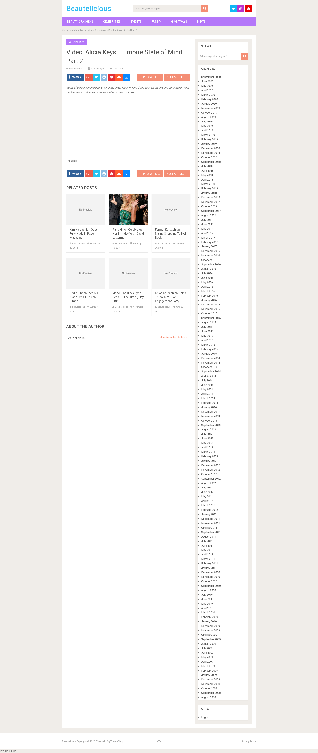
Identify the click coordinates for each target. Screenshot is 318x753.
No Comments (120, 68)
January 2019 (209, 143)
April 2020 (207, 90)
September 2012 (211, 478)
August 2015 (208, 322)
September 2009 (211, 639)
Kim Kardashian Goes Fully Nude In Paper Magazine (84, 233)
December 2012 (210, 465)
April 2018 (207, 179)
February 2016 (209, 295)
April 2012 (207, 501)
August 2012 (208, 483)
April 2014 (207, 393)
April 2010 (207, 608)
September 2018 (211, 161)
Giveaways (179, 21)
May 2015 (207, 335)
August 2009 (208, 643)
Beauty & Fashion (80, 21)
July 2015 (207, 326)
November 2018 (210, 152)
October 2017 (209, 206)
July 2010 (207, 594)
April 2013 (207, 447)
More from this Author (172, 337)
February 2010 (209, 617)
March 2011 (208, 559)
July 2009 (207, 648)
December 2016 (210, 251)
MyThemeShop (115, 741)
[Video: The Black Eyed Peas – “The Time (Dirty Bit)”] (128, 273)
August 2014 (208, 376)
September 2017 (211, 210)
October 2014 (209, 367)
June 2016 (207, 277)
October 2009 (209, 634)
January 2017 (209, 246)
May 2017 (207, 228)
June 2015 (207, 331)
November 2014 (210, 362)
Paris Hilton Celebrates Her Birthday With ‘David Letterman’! (128, 233)
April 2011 (207, 554)
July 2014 (207, 380)
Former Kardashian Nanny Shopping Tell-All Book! (170, 233)
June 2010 (207, 599)
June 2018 (207, 170)
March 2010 (208, 612)
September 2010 (211, 585)
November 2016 (210, 255)
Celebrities (112, 21)
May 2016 (207, 282)
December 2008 (210, 679)
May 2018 (207, 175)
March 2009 (208, 666)
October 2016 (209, 260)
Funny (156, 21)
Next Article (176, 77)
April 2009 (207, 661)
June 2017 (207, 224)
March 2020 (208, 94)
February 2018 (209, 188)
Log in (204, 717)
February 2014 (209, 402)
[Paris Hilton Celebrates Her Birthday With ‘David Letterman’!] (128, 209)
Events (136, 21)
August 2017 (208, 215)
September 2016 (211, 264)
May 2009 (207, 657)
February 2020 (209, 99)
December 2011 (210, 518)
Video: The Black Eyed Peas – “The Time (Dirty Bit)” (128, 297)
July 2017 (207, 219)
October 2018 (209, 157)
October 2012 (209, 474)
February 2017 (209, 242)
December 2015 (210, 304)
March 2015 (208, 344)
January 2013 (209, 460)
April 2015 (207, 340)
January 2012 (209, 514)
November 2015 (210, 309)
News (201, 21)
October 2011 (209, 527)
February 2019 (209, 139)
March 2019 (208, 135)
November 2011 (210, 523)
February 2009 (209, 670)
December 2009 (210, 626)
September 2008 (211, 692)
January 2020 (209, 103)
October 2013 (209, 420)
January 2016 (209, 300)
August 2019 (208, 117)
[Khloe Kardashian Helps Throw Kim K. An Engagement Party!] (171, 273)
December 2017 (210, 197)
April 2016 (207, 286)
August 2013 (208, 429)
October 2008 (209, 688)
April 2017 (207, 233)
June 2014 (207, 385)
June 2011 (207, 545)
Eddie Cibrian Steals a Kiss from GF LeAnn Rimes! (84, 297)
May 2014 (207, 389)
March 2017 (208, 237)
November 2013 (210, 416)
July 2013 (207, 434)
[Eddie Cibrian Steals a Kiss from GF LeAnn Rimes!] (85, 273)
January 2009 (209, 675)
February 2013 (209, 456)
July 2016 (207, 273)
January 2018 (209, 193)
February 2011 (209, 563)
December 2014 (210, 358)
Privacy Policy (249, 741)
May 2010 (207, 603)
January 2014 (209, 407)
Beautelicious (88, 8)
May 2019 (207, 126)
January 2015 (209, 353)
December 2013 (210, 411)
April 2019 (207, 130)
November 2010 (210, 576)
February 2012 (209, 509)
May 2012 (207, 496)
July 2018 (207, 166)
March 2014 (208, 398)
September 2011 (211, 532)
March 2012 (208, 505)
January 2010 (209, 621)
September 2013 (211, 425)
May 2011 (207, 550)
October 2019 (209, 112)
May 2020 (207, 85)
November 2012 (210, 469)
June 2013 (207, 438)
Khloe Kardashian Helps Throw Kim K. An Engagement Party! (170, 297)
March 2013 (208, 451)
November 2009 (210, 630)
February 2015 (209, 349)
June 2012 (207, 492)
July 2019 (207, 121)
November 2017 (210, 202)
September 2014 (211, 371)
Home (65, 30)
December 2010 (210, 572)
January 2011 (209, 568)
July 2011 (207, 541)
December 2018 (210, 148)
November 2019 (210, 108)
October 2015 (209, 313)
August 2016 (208, 268)
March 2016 (208, 291)
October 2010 (209, 581)
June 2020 (207, 81)
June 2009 (207, 652)
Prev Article (151, 77)
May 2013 (207, 443)
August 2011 (208, 536)
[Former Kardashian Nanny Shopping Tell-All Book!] (171, 209)
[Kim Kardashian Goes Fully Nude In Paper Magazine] (85, 209)
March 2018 (208, 184)
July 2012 (207, 487)
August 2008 (208, 697)
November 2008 (210, 684)
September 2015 (211, 318)
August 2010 (208, 590)
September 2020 (211, 77)
